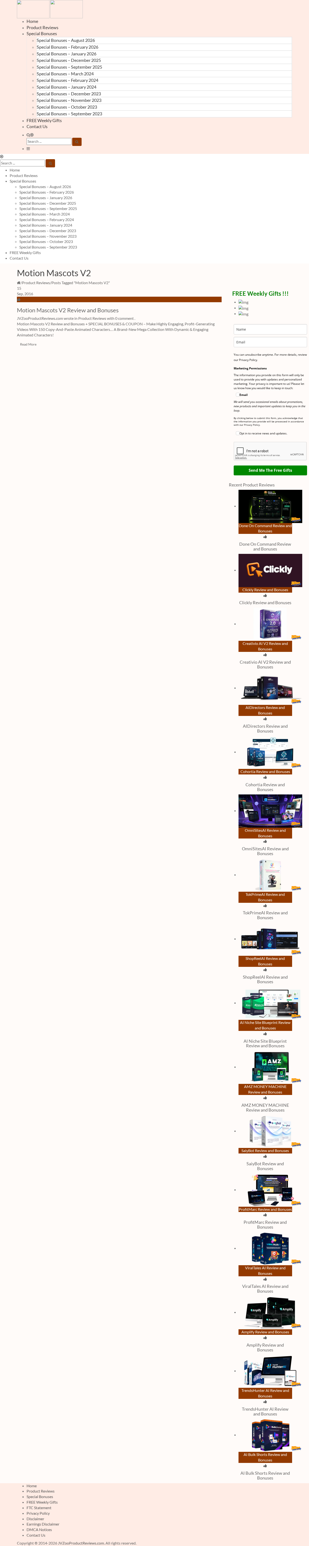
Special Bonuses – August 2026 (66, 40)
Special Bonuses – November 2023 (69, 100)
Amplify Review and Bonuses (265, 1347)
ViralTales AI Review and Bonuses (265, 1289)
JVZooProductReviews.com (81, 1543)
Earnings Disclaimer (43, 1524)
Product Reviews (42, 27)
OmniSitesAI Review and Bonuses (265, 851)
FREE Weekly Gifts (44, 120)
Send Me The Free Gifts (270, 470)
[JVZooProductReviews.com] (50, 8)
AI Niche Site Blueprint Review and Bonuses (265, 1043)
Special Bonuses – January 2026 (66, 53)
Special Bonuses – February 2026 (67, 47)
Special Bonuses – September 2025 (69, 67)
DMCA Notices (39, 1529)
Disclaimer (35, 1518)
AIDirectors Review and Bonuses (265, 728)
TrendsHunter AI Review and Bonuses (265, 1411)
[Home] (19, 282)
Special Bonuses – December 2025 (69, 60)
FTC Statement (39, 1507)
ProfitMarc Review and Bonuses (265, 1224)
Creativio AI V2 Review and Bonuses (265, 664)
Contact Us (37, 126)
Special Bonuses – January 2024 (66, 87)
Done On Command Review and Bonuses (265, 546)
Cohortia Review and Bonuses (265, 787)
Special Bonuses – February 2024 (67, 80)
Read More (28, 344)
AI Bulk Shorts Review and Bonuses (265, 1475)
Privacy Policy (38, 1513)
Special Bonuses (42, 33)
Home (32, 21)
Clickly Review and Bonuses (265, 602)
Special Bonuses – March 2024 (65, 73)
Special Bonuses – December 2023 (69, 93)
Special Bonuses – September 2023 (69, 113)
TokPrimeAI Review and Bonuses (265, 915)
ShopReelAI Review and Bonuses (265, 979)
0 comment (124, 318)
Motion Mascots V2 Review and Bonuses (68, 310)
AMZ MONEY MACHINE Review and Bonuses (265, 1107)
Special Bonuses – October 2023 (67, 107)
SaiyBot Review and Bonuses (265, 1166)
